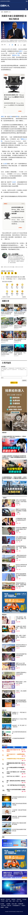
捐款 (10, 901)
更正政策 (8, 899)
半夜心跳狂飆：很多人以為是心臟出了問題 (21, 618)
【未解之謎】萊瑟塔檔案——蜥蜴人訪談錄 (21, 628)
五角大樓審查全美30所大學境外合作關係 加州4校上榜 (21, 538)
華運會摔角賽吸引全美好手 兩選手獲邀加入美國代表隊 (21, 585)
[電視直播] (14, 894)
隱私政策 (19, 899)
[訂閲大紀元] (14, 846)
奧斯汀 (21, 51)
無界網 (6, 907)
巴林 (18, 53)
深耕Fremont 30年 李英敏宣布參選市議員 (21, 665)
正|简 (24, 45)
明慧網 (23, 905)
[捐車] (14, 612)
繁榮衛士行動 (16, 55)
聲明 (17, 116)
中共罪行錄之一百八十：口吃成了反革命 (15, 278)
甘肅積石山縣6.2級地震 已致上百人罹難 (15, 277)
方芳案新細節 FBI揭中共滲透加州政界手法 (21, 520)
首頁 (2, 11)
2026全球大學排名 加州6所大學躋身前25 (21, 645)
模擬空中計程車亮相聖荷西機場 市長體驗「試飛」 (21, 511)
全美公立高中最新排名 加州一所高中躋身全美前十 (21, 501)
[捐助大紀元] (14, 878)
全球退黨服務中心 (16, 905)
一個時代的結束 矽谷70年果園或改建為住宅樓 (21, 557)
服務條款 (13, 899)
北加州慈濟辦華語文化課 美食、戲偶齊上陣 (21, 548)
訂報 (17, 901)
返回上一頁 (14, 382)
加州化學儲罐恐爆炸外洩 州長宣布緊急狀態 (21, 702)
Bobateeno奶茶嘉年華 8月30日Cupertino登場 (21, 566)
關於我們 (3, 899)
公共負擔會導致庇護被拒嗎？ (18, 738)
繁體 (27, 1)
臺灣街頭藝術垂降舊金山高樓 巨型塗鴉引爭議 (21, 575)
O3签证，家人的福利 (21, 691)
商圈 (7, 901)
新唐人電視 (14, 903)
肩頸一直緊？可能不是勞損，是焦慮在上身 (21, 637)
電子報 (2, 901)
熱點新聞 (6, 11)
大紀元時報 (3, 905)
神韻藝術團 (20, 903)
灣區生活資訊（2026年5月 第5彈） (21, 682)
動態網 (2, 907)
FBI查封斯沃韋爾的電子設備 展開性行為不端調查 (21, 529)
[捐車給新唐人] (14, 430)
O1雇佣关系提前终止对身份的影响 (21, 673)
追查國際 (8, 903)
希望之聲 (9, 905)
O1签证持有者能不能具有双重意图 (21, 654)
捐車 (14, 901)
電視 (21, 901)
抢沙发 (24, 296)
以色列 (5, 163)
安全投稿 (24, 899)
